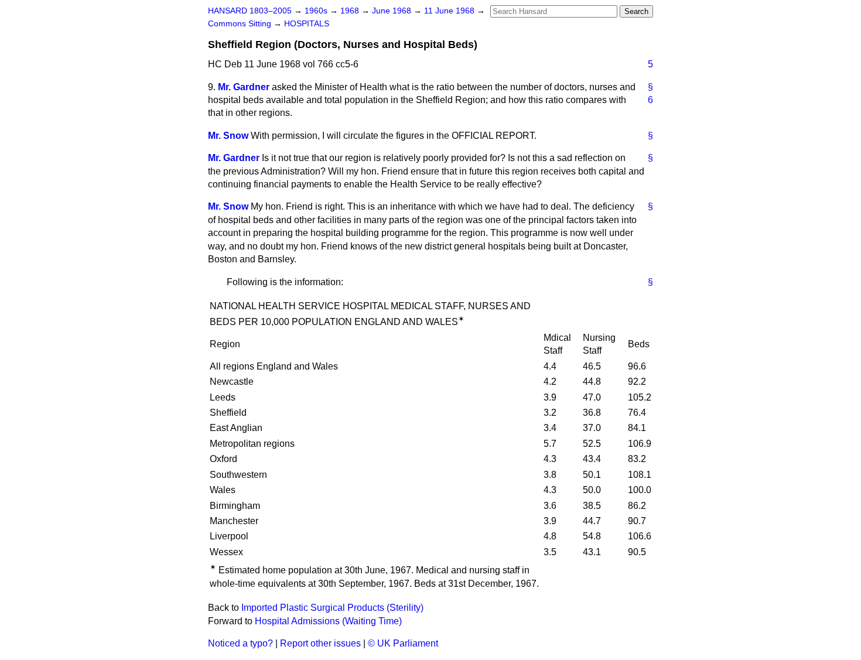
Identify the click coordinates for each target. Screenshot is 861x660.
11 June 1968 (450, 10)
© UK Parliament (403, 643)
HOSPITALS (306, 23)
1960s (317, 10)
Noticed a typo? (240, 643)
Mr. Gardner (243, 87)
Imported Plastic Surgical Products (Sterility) (332, 608)
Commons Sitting (241, 23)
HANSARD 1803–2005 (250, 10)
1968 (350, 10)
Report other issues (320, 643)
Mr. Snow (228, 136)
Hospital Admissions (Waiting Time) (328, 621)
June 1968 (393, 10)
